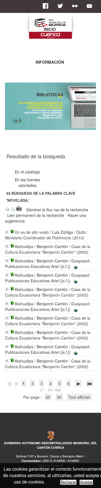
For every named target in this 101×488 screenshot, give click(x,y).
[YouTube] (90, 6)
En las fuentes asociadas (27, 182)
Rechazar (68, 482)
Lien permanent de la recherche (35, 215)
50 (59, 397)
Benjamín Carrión (52, 246)
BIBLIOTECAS (49, 94)
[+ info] (7, 232)
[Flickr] (76, 6)
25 (48, 397)
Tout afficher (79, 397)
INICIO (50, 29)
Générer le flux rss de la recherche (57, 209)
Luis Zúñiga (62, 232)
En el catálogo (27, 172)
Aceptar (86, 482)
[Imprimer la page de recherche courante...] (19, 209)
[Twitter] (61, 6)
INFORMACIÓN (50, 62)
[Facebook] (47, 6)
